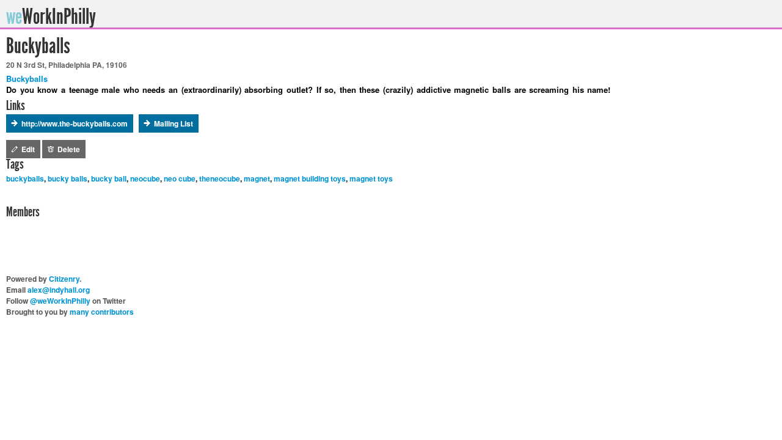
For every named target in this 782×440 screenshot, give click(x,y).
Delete (68, 149)
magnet (257, 178)
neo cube (180, 178)
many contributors (102, 311)
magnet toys (371, 178)
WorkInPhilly (52, 16)
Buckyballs (27, 78)
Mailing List (173, 123)
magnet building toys (310, 178)
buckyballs (25, 178)
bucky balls (67, 178)
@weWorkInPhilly (60, 300)
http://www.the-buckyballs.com (74, 123)
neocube (145, 178)
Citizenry (64, 278)
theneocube (219, 178)
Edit (28, 149)
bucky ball (108, 178)
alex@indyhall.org (58, 289)
